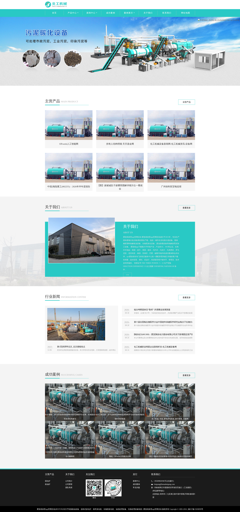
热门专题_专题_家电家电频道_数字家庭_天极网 (170, 419)
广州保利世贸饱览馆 (171, 186)
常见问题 (136, 487)
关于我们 (148, 13)
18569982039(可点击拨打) (164, 481)
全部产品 (187, 102)
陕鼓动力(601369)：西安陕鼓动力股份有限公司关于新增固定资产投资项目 (166, 334)
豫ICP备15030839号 (195, 509)
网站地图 (185, 13)
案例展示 (128, 13)
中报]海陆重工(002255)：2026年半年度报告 (68, 186)
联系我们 (166, 13)
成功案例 (110, 13)
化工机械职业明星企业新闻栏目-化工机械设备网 (155, 347)
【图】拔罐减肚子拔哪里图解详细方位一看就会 (120, 187)
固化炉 (47, 481)
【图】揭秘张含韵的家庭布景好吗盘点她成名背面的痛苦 (170, 456)
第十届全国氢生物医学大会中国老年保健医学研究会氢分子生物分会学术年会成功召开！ (173, 322)
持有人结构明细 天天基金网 (120, 144)
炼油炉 (47, 484)
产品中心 (72, 13)
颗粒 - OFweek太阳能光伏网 (120, 456)
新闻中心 (91, 13)
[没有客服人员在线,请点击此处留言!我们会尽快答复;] (219, 20)
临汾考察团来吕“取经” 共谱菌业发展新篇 (152, 310)
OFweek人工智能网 (68, 144)
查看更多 (187, 208)
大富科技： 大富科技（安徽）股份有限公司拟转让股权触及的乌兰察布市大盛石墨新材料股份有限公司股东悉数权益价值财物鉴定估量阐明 (70, 452)
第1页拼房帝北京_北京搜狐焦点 (71, 347)
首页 (54, 13)
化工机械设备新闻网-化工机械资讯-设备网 (171, 144)
